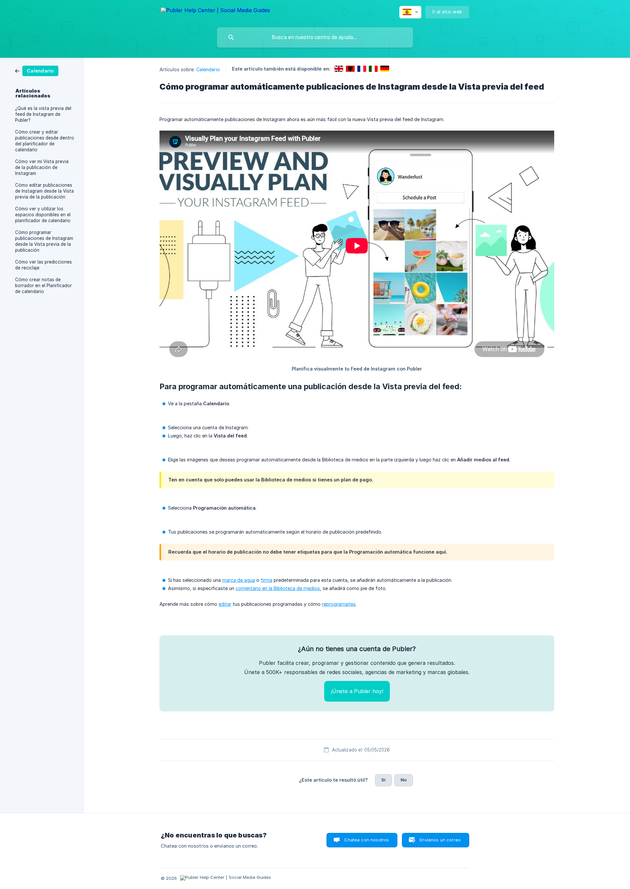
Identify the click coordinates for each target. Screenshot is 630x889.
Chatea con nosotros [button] (366, 839)
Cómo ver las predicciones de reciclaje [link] (43, 264)
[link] (36, 70)
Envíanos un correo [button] (440, 839)
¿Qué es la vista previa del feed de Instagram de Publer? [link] (43, 114)
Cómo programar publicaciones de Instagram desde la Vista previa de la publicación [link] (44, 241)
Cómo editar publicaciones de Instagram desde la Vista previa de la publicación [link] (44, 191)
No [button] (404, 779)
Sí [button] (383, 779)
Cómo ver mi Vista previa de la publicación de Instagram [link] (42, 167)
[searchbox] (315, 37)
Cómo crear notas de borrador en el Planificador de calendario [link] (43, 285)
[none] (215, 11)
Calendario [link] (208, 69)
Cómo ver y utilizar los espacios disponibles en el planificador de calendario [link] (43, 214)
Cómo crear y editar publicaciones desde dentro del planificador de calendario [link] (44, 140)
